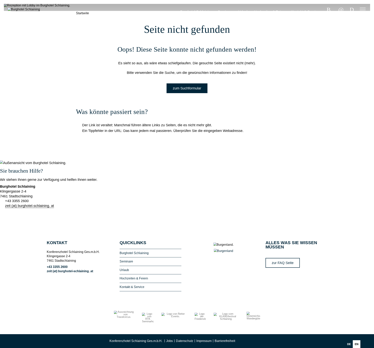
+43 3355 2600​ (17, 201)
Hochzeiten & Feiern (270, 12)
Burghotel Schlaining (196, 12)
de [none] (349, 344)
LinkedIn (260, 341)
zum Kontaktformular (22, 219)
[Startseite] (27, 23)
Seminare (225, 12)
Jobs (169, 341)
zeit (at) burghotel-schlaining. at (29, 206)
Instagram (251, 341)
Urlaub (243, 12)
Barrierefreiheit (225, 341)
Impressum (204, 341)
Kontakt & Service (305, 12)
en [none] (356, 344)
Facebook (243, 341)
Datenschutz (184, 341)
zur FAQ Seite (283, 263)
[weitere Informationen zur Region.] (223, 251)
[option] (356, 344)
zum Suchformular (187, 88)
